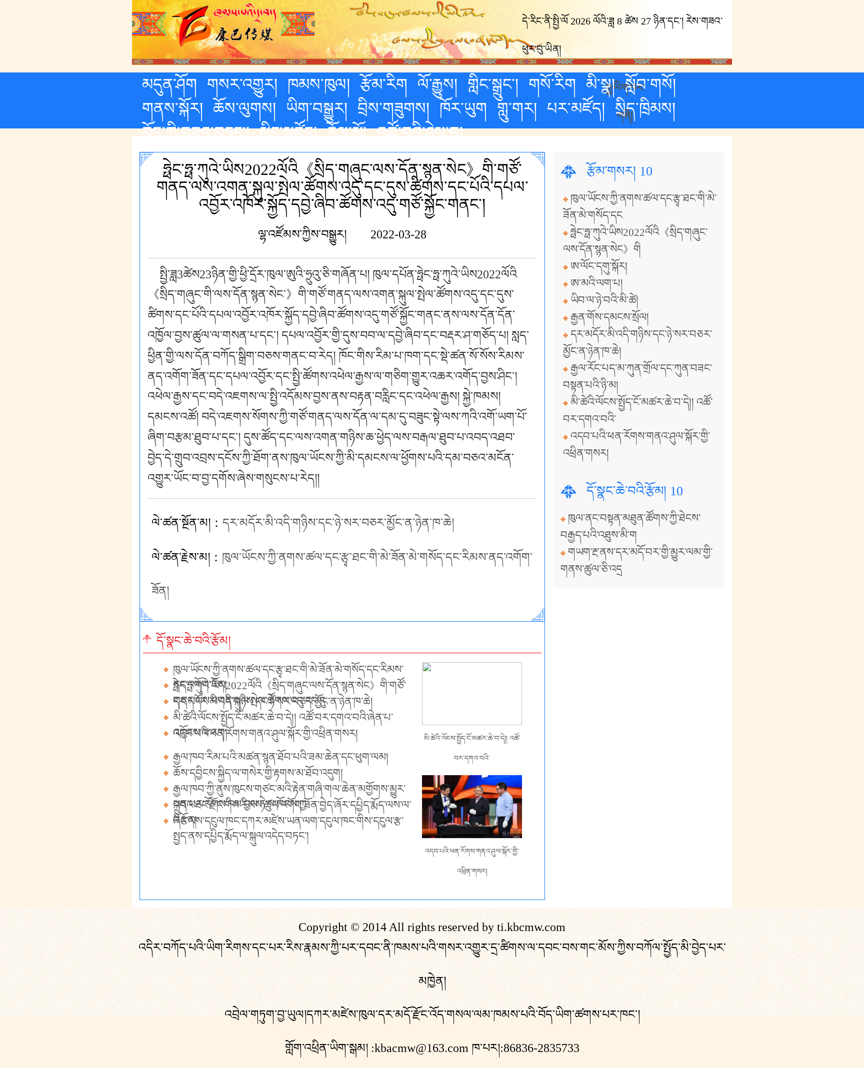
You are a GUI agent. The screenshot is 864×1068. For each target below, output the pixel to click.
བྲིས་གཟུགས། (394, 108)
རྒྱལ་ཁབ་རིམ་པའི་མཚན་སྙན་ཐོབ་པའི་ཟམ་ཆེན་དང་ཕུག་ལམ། (280, 757)
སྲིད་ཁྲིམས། (645, 108)
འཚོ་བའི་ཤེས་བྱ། (419, 132)
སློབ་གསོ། (650, 84)
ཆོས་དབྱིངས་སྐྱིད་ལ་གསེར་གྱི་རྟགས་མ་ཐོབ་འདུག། (258, 773)
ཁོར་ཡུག (463, 108)
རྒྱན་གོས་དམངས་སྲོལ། (609, 317)
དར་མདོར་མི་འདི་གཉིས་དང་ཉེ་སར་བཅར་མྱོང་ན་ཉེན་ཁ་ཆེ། (338, 522)
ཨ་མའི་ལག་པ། (596, 283)
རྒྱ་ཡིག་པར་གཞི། (624, 86)
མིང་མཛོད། (288, 132)
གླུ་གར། (517, 108)
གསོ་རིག (552, 84)
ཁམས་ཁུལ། (319, 84)
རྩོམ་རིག (384, 84)
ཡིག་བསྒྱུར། (317, 108)
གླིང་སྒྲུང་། (493, 84)
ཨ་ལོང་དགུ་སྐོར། (599, 266)
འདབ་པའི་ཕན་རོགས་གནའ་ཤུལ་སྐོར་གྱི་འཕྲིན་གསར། (265, 734)
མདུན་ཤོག (169, 84)
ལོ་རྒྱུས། (438, 84)
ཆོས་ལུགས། (244, 108)
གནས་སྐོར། (172, 108)
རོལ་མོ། (346, 132)
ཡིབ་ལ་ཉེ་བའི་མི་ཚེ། (604, 300)
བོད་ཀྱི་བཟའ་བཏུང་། (196, 132)
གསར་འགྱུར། (242, 84)
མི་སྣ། (600, 84)
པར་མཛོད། (576, 108)
